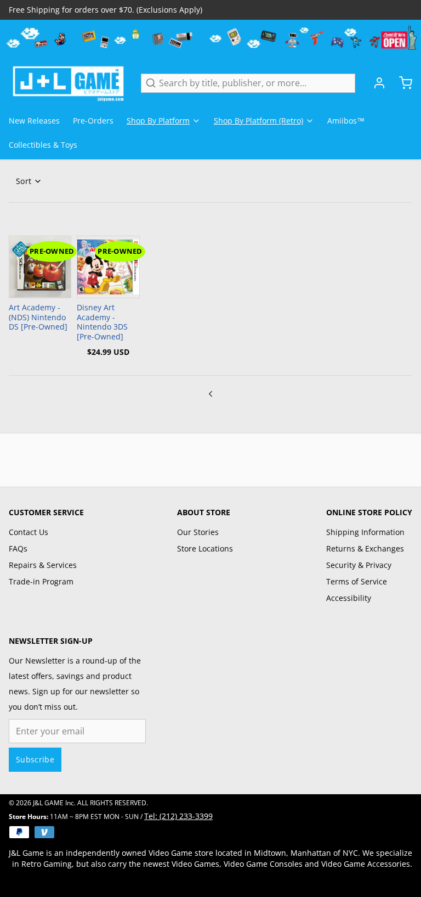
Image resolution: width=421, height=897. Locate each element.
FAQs (18, 548)
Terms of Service (356, 581)
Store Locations (205, 548)
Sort (23, 181)
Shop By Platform (158, 120)
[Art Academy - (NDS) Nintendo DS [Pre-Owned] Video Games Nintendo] (40, 267)
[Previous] (210, 392)
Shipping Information (365, 532)
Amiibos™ (346, 120)
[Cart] (401, 83)
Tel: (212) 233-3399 (178, 816)
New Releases (34, 120)
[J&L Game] (68, 83)
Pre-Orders (93, 120)
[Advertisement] (210, 458)
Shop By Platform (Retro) (258, 120)
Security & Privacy (358, 565)
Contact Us (28, 532)
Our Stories (198, 532)
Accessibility (348, 598)
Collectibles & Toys (43, 145)
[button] (108, 288)
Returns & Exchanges (365, 548)
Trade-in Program (41, 581)
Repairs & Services (43, 565)
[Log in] (375, 83)
